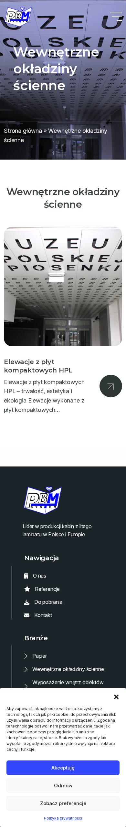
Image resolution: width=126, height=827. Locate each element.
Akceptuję (63, 768)
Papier (39, 656)
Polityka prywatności (63, 818)
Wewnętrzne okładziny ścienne (68, 669)
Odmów (63, 785)
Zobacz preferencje (63, 803)
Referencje (47, 589)
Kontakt (43, 615)
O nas (39, 575)
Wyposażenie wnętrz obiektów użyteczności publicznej (68, 686)
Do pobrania (48, 602)
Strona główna (23, 130)
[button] (116, 696)
